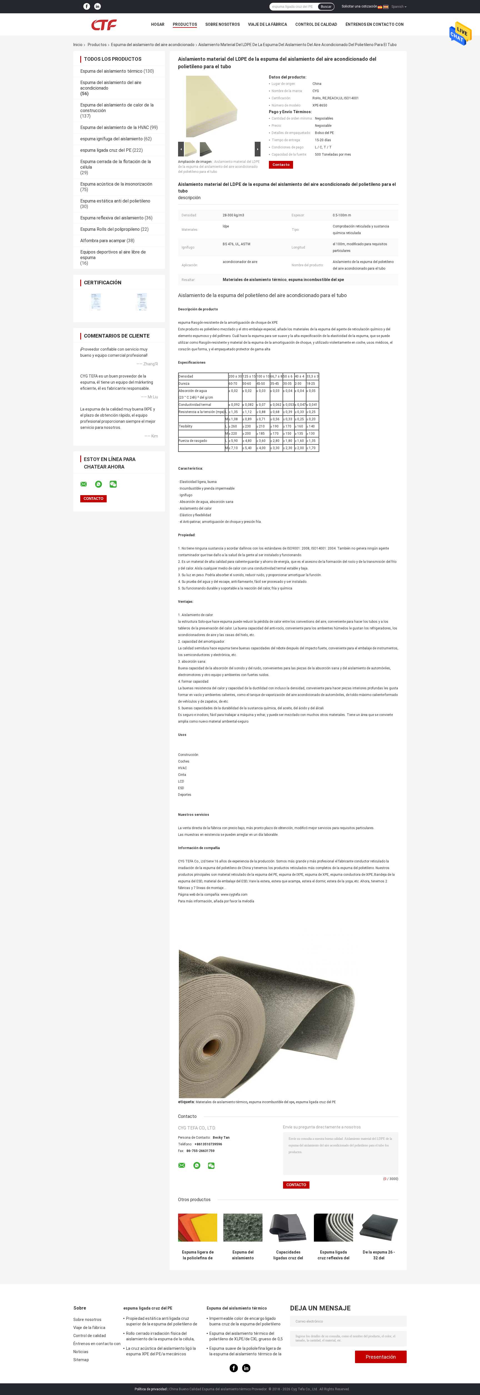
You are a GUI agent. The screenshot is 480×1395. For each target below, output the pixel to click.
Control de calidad (316, 24)
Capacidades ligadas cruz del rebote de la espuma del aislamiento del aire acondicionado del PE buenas (288, 1255)
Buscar (326, 7)
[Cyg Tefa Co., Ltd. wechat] (117, 484)
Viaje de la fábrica (267, 24)
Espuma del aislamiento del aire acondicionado (152, 44)
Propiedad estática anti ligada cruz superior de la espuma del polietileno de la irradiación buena (161, 1322)
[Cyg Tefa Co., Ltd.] (103, 24)
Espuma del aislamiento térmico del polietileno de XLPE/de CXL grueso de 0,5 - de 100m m (246, 1337)
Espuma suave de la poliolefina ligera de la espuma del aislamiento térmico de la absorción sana (245, 1352)
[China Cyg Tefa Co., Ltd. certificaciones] (96, 302)
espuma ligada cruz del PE (105, 150)
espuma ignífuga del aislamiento (111, 138)
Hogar (157, 24)
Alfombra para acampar (103, 240)
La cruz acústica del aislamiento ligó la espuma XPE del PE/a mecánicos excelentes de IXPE (161, 1352)
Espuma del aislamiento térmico (111, 71)
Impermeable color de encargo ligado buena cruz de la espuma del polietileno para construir (245, 1322)
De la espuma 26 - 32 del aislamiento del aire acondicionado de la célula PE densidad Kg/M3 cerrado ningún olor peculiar (379, 1255)
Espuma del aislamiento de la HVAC (114, 127)
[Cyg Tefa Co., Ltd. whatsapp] (102, 484)
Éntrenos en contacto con (375, 24)
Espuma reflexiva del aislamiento (112, 218)
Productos (185, 24)
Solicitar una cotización (359, 6)
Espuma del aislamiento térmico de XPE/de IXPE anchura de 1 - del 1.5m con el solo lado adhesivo (243, 1255)
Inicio (77, 44)
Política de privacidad (151, 1389)
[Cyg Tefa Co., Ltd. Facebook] (87, 6)
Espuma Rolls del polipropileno (110, 229)
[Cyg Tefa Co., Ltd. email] (87, 484)
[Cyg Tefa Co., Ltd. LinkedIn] (97, 6)
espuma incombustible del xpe (271, 1102)
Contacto (280, 165)
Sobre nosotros (222, 24)
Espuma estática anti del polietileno (115, 201)
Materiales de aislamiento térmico (221, 1102)
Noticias (80, 1352)
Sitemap (81, 1360)
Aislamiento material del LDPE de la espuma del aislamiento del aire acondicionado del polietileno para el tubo (219, 167)
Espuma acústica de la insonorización (116, 184)
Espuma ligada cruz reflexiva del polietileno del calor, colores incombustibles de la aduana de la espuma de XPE (333, 1255)
